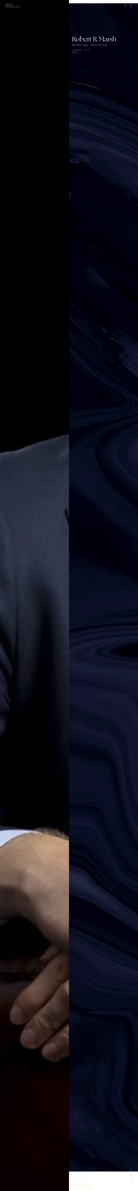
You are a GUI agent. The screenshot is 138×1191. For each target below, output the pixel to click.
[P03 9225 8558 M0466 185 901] (82, 1185)
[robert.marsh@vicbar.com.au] (75, 1185)
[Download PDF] (89, 1185)
